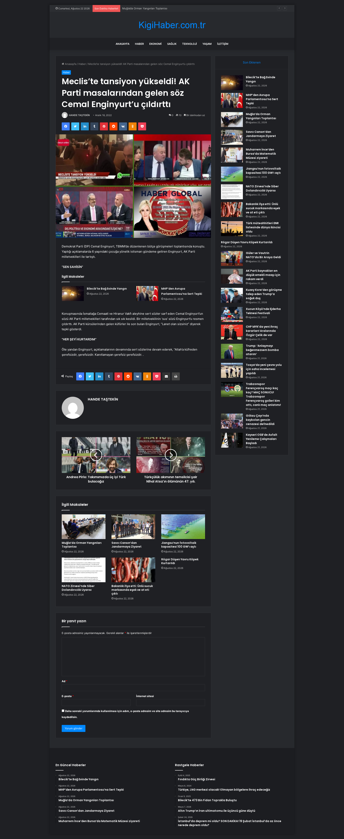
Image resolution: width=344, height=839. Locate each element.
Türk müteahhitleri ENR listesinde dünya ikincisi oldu (263, 227)
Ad (64, 681)
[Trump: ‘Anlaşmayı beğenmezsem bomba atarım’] (232, 351)
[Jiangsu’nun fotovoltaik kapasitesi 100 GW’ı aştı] (183, 526)
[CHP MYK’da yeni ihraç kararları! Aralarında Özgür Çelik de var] (232, 332)
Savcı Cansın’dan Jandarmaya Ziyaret (126, 545)
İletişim (222, 43)
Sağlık (172, 43)
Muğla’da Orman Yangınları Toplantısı (82, 545)
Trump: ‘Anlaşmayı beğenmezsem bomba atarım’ (262, 350)
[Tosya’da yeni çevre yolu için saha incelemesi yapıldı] (232, 370)
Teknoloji (189, 43)
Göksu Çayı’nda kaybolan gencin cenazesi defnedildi (260, 420)
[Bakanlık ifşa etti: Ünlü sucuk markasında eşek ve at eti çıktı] (133, 570)
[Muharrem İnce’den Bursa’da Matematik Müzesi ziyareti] (232, 154)
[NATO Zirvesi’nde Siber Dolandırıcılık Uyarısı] (84, 570)
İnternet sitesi (145, 696)
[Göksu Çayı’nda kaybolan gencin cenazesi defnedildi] (232, 421)
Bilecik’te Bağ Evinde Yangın (107, 289)
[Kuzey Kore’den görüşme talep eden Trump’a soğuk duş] (232, 295)
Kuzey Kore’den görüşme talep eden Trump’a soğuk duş (264, 294)
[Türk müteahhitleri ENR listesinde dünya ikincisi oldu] (232, 228)
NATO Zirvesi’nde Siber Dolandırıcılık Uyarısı (78, 588)
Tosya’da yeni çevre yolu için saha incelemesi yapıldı (264, 369)
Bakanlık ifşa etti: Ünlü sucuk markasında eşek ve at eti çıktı (132, 590)
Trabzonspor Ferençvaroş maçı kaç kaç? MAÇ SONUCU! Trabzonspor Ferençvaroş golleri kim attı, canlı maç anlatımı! (263, 394)
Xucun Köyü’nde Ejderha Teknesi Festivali (263, 311)
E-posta (68, 696)
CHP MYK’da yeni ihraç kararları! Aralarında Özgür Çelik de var (262, 331)
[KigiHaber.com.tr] (172, 25)
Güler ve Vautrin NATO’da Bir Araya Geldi (263, 255)
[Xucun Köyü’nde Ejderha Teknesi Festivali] (232, 314)
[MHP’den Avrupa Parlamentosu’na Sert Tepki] (147, 293)
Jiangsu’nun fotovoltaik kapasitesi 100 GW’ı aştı (178, 545)
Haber (139, 43)
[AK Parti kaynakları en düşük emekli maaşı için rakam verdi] (232, 276)
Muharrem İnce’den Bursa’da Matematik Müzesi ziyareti (261, 153)
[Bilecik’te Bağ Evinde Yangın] (73, 293)
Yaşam (207, 43)
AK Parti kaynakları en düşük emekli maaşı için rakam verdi (263, 275)
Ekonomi (155, 43)
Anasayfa (122, 43)
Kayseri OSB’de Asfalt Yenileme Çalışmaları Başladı (261, 439)
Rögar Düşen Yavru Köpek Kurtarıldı (179, 561)
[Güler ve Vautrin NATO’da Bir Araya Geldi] (232, 258)
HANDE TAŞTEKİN (79, 115)
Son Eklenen (252, 62)
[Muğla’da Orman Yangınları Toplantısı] (84, 526)
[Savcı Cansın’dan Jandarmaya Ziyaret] (133, 526)
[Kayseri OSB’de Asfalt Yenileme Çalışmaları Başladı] (232, 440)
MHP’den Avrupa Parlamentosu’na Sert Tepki (262, 99)
